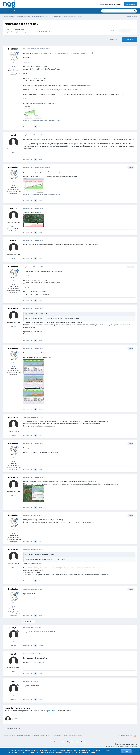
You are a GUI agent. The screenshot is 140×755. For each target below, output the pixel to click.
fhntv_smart (13, 308)
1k (14, 67)
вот (28, 658)
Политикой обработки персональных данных (79, 752)
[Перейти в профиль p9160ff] (13, 215)
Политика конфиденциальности (126, 744)
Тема (62, 742)
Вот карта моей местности (33, 452)
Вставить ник (27, 127)
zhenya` (13, 628)
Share (114, 31)
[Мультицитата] (35, 126)
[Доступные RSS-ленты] (135, 735)
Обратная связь (73, 742)
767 (14, 226)
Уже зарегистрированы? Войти (110, 4)
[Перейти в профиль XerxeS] (13, 142)
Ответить (129, 39)
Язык (56, 742)
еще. (47, 658)
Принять (126, 751)
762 (14, 326)
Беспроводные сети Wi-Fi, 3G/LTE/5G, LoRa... (38, 32)
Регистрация (130, 4)
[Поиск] (135, 11)
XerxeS (13, 135)
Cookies (83, 742)
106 (14, 153)
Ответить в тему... (22, 719)
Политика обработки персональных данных (121, 747)
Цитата (41, 127)
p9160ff (13, 208)
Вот (24, 658)
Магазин (7, 11)
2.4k (14, 645)
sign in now (49, 711)
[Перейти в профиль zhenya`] (13, 635)
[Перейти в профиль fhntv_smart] (13, 315)
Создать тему (113, 39)
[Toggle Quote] (26, 314)
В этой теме (126, 11)
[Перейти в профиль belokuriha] (7, 30)
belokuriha (20, 29)
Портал (16, 11)
